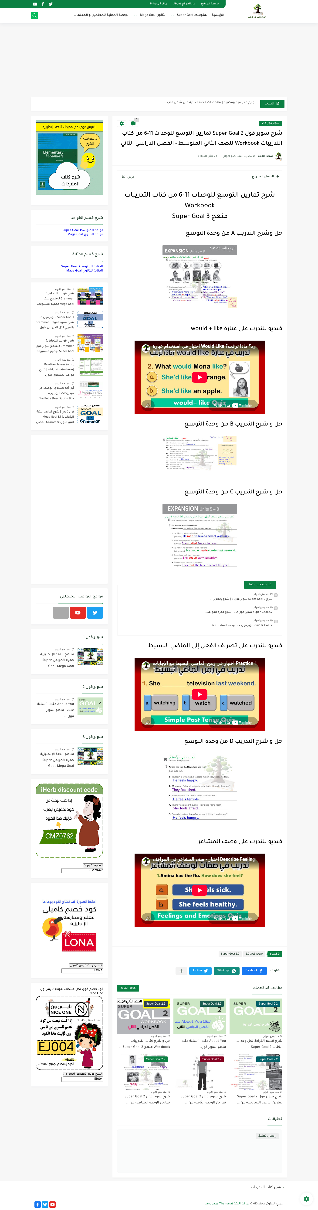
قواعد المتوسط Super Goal (82, 230)
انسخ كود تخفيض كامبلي (86, 965)
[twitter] (51, 4)
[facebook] (43, 4)
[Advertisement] (159, 60)
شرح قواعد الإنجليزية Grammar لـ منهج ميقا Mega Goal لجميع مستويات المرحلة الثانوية (55, 299)
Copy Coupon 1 (93, 865)
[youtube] (35, 4)
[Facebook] (61, 613)
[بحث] (34, 15)
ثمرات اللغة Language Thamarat (227, 1204)
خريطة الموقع (210, 4)
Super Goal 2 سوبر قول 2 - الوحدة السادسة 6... (241, 625)
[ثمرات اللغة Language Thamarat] (258, 11)
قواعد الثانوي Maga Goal (85, 234)
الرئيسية (218, 15)
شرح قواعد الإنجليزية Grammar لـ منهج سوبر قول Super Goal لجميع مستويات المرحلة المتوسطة (55, 347)
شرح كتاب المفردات (266, 1187)
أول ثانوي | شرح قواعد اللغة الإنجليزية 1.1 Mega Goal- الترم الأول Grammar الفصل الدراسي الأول (55, 418)
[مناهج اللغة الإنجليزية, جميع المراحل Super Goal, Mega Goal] (90, 656)
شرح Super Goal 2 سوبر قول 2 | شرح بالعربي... (241, 599)
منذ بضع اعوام (261, 594)
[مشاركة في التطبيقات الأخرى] (181, 971)
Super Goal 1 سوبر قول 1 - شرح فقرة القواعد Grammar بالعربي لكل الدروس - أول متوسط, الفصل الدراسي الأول (55, 323)
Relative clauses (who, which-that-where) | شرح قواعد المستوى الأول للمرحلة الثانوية (56, 370)
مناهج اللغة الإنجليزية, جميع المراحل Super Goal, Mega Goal (57, 660)
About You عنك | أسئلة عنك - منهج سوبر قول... (55, 710)
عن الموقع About (184, 4)
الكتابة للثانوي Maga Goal (84, 271)
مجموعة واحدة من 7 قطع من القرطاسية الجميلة (219, 103)
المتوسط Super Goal (192, 15)
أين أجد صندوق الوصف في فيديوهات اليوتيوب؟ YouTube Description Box (56, 393)
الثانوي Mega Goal (153, 15)
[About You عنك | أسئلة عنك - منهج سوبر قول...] (90, 706)
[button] (254, 971)
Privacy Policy (158, 4)
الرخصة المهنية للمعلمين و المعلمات (101, 15)
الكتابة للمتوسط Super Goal (82, 266)
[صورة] (90, 296)
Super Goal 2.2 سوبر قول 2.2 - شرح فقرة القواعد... (238, 612)
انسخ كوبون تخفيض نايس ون (83, 1074)
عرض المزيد (128, 988)
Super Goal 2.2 (230, 954)
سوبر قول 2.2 (270, 123)
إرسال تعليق (267, 1136)
